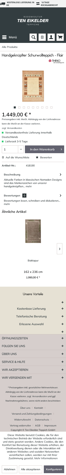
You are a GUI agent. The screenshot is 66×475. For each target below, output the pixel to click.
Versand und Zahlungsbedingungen (32, 413)
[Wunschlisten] (42, 37)
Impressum (50, 425)
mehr (28, 186)
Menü (13, 37)
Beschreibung (12, 174)
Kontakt (38, 407)
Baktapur (33, 260)
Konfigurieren (54, 469)
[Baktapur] (33, 231)
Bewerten (45, 157)
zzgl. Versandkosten (12, 128)
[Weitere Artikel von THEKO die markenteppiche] (56, 61)
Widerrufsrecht (22, 419)
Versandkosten (39, 396)
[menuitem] (9, 37)
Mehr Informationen (46, 458)
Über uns (25, 407)
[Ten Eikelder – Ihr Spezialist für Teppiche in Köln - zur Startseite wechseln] (33, 20)
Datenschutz (42, 419)
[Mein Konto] (51, 37)
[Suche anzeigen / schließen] (33, 37)
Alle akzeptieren (30, 469)
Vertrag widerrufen (20, 425)
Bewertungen (12, 195)
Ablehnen (9, 469)
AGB (37, 425)
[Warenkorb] (60, 37)
